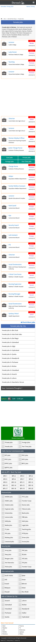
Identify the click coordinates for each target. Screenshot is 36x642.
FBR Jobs (25, 517)
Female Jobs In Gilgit (8, 346)
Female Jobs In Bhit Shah (10, 330)
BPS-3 (22, 476)
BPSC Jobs (25, 463)
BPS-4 (31, 476)
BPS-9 (5, 482)
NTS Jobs (7, 455)
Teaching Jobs (26, 529)
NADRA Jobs (9, 497)
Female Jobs (21, 18)
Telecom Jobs (26, 509)
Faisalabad (8, 609)
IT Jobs (7, 529)
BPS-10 (14, 482)
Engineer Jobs (9, 509)
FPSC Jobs (25, 455)
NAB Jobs (8, 521)
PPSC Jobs (8, 459)
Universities (8, 513)
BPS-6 (14, 479)
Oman (24, 579)
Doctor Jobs (26, 505)
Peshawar (8, 613)
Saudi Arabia (9, 575)
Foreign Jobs (9, 161)
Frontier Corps (26, 501)
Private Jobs (27, 157)
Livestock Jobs (9, 541)
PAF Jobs (24, 550)
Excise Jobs (25, 541)
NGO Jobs (25, 521)
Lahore (24, 601)
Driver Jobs (25, 537)
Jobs (5, 18)
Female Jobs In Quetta (9, 354)
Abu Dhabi (25, 592)
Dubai (24, 588)
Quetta (7, 617)
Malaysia (7, 588)
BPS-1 (5, 476)
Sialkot (24, 613)
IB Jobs (24, 554)
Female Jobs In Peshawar (10, 362)
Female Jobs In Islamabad (10, 342)
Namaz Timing (30, 6)
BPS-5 (5, 479)
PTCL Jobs (25, 497)
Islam (3, 626)
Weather (4, 628)
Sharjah (7, 592)
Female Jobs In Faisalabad (10, 370)
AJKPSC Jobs (8, 467)
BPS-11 (22, 482)
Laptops (21, 632)
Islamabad (8, 605)
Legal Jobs (25, 525)
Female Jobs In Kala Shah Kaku (12, 334)
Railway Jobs (9, 537)
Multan (24, 605)
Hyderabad (25, 617)
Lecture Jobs (9, 517)
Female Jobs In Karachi (9, 374)
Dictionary (22, 630)
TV (20, 628)
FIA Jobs (24, 563)
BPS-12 (31, 482)
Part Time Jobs (26, 161)
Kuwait (7, 584)
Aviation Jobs (9, 505)
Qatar (23, 575)
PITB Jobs (25, 533)
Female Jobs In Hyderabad (10, 350)
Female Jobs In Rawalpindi (10, 358)
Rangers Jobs (9, 558)
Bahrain (24, 584)
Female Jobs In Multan (9, 366)
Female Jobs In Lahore (9, 378)
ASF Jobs (24, 558)
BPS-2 (14, 476)
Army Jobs (8, 550)
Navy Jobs (8, 554)
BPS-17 (5, 488)
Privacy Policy (10, 640)
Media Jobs (8, 525)
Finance (21, 626)
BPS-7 (22, 479)
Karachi (7, 601)
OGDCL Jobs (9, 501)
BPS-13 (5, 485)
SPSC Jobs (25, 459)
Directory (4, 634)
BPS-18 (14, 488)
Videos (21, 634)
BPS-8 (31, 479)
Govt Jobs (9, 157)
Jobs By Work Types (12, 18)
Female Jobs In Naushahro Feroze (13, 382)
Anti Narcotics (9, 563)
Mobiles (4, 632)
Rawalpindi (25, 609)
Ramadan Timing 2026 (7, 6)
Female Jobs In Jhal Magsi (10, 338)
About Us (3, 640)
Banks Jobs (25, 513)
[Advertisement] (18, 97)
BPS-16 (31, 485)
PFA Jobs (7, 533)
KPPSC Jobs (8, 463)
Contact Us (17, 640)
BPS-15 (22, 485)
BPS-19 (22, 488)
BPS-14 (14, 485)
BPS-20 (31, 488)
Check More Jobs (28, 322)
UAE (6, 579)
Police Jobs (8, 567)
